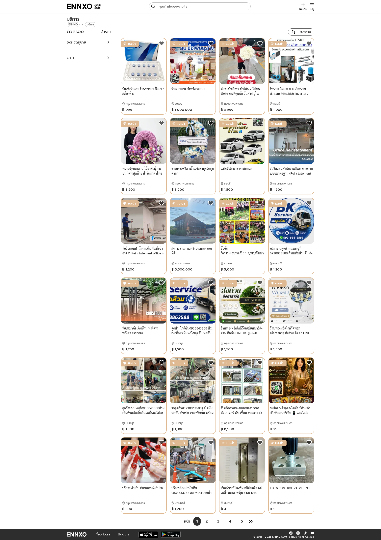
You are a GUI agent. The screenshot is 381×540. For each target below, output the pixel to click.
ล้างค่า (106, 31)
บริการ (90, 24)
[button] (291, 532)
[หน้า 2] (251, 521)
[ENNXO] (79, 6)
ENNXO (73, 24)
